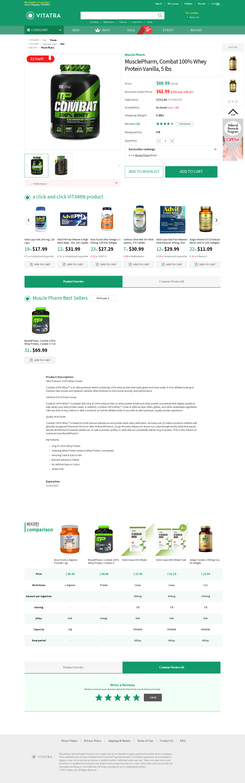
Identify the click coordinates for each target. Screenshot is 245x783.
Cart (214, 3)
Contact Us (166, 740)
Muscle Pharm (47, 47)
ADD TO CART (191, 172)
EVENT (168, 30)
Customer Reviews (171, 281)
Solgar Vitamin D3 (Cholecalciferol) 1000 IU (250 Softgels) (204, 241)
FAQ (183, 740)
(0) (138, 124)
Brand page (102, 298)
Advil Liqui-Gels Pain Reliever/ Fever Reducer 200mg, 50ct (171, 241)
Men (62, 44)
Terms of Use (145, 740)
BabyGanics (109, 22)
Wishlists (188, 3)
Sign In (158, 3)
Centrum (123, 22)
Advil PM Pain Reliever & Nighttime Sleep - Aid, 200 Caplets (72, 241)
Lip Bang (94, 22)
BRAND (196, 30)
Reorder (202, 3)
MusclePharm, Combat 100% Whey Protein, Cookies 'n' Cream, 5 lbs (39, 343)
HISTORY (233, 47)
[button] (26, 166)
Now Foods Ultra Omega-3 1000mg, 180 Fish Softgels (106, 241)
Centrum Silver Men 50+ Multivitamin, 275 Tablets (138, 241)
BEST (106, 30)
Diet (45, 40)
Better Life (194, 17)
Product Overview (73, 281)
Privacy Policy (92, 740)
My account (173, 3)
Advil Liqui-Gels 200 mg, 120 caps (39, 241)
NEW (75, 30)
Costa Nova (137, 22)
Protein (53, 40)
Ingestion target (50, 44)
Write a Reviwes (184, 124)
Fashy (150, 22)
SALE (131, 30)
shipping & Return (119, 740)
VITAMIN (34, 40)
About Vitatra (69, 740)
